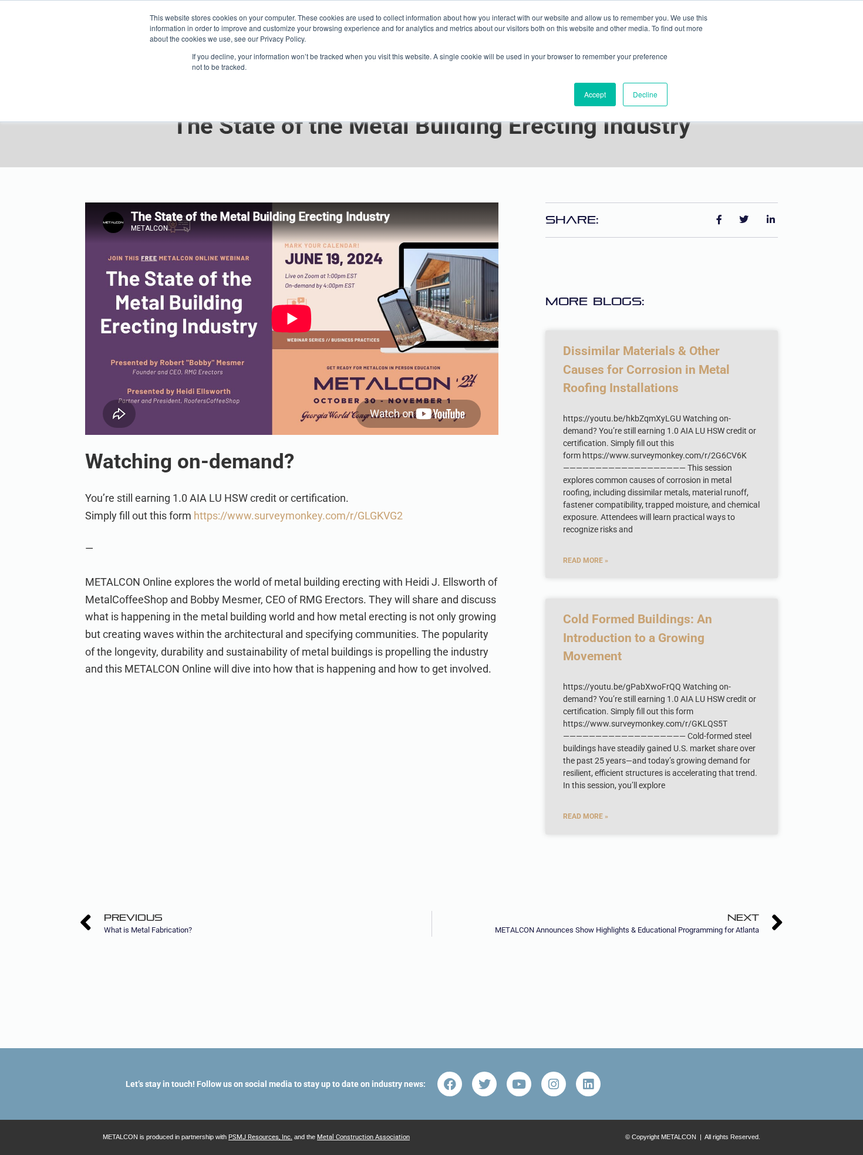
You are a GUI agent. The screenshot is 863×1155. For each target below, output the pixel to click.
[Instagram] (553, 1084)
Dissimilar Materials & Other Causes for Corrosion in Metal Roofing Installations (646, 369)
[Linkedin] (588, 1084)
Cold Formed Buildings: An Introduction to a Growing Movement (637, 637)
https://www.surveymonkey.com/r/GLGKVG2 (298, 515)
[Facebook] (449, 1084)
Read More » (585, 560)
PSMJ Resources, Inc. (260, 1137)
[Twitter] (484, 1084)
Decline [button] (645, 94)
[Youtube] (519, 1084)
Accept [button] (595, 94)
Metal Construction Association (363, 1137)
